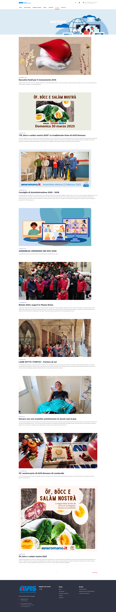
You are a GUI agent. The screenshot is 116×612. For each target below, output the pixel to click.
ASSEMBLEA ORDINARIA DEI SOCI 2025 (37, 251)
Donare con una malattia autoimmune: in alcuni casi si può (47, 419)
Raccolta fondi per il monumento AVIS (37, 80)
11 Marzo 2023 (22, 554)
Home (60, 589)
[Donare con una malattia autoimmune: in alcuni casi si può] (55, 395)
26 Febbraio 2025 (23, 190)
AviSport (61, 595)
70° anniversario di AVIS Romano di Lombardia (41, 473)
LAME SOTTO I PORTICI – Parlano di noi (38, 362)
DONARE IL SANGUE (63, 593)
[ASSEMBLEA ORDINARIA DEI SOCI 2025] (55, 227)
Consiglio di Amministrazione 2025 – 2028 (39, 192)
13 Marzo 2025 (22, 133)
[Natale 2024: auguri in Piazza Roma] (55, 281)
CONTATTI (61, 597)
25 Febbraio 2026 (23, 77)
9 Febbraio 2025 (22, 248)
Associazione (61, 591)
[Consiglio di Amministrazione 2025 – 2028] (55, 168)
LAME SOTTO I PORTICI (84, 593)
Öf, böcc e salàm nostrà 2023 (33, 556)
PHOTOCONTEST (83, 589)
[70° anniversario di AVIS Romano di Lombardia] (58, 450)
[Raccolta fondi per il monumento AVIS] (55, 56)
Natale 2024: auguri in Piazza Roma (36, 305)
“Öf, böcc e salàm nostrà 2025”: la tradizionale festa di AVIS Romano (52, 135)
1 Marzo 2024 (22, 416)
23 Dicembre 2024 (23, 302)
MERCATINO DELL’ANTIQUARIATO (87, 591)
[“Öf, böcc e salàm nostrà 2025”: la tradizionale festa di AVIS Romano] (55, 111)
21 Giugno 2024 (22, 359)
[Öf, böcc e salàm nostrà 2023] (58, 518)
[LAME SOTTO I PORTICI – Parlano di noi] (55, 338)
